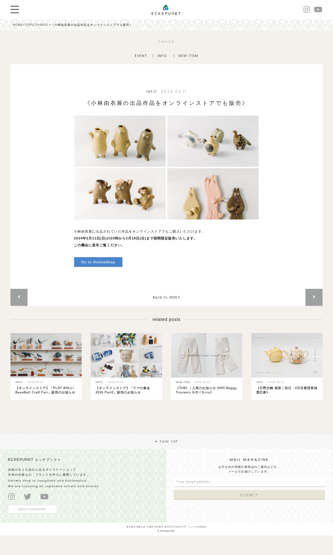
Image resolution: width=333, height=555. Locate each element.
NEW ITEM (188, 55)
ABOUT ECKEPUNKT (32, 509)
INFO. (162, 55)
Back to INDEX (166, 297)
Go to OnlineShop (98, 262)
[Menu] (14, 9)
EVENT (141, 55)
